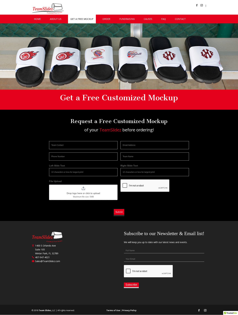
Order (106, 18)
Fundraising (127, 18)
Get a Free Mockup (81, 18)
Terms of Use (113, 310)
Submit (119, 212)
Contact (180, 18)
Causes (148, 18)
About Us (55, 18)
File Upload (55, 181)
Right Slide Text (129, 165)
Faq (163, 18)
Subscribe (131, 284)
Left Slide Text (57, 165)
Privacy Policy (129, 310)
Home (37, 18)
